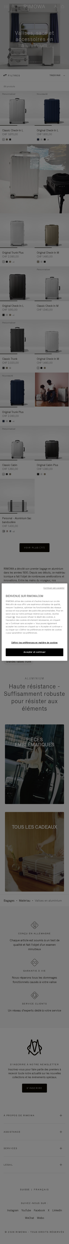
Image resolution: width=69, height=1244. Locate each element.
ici (14, 617)
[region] (34, 622)
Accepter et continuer (35, 652)
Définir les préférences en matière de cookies (34, 642)
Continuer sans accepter (53, 588)
